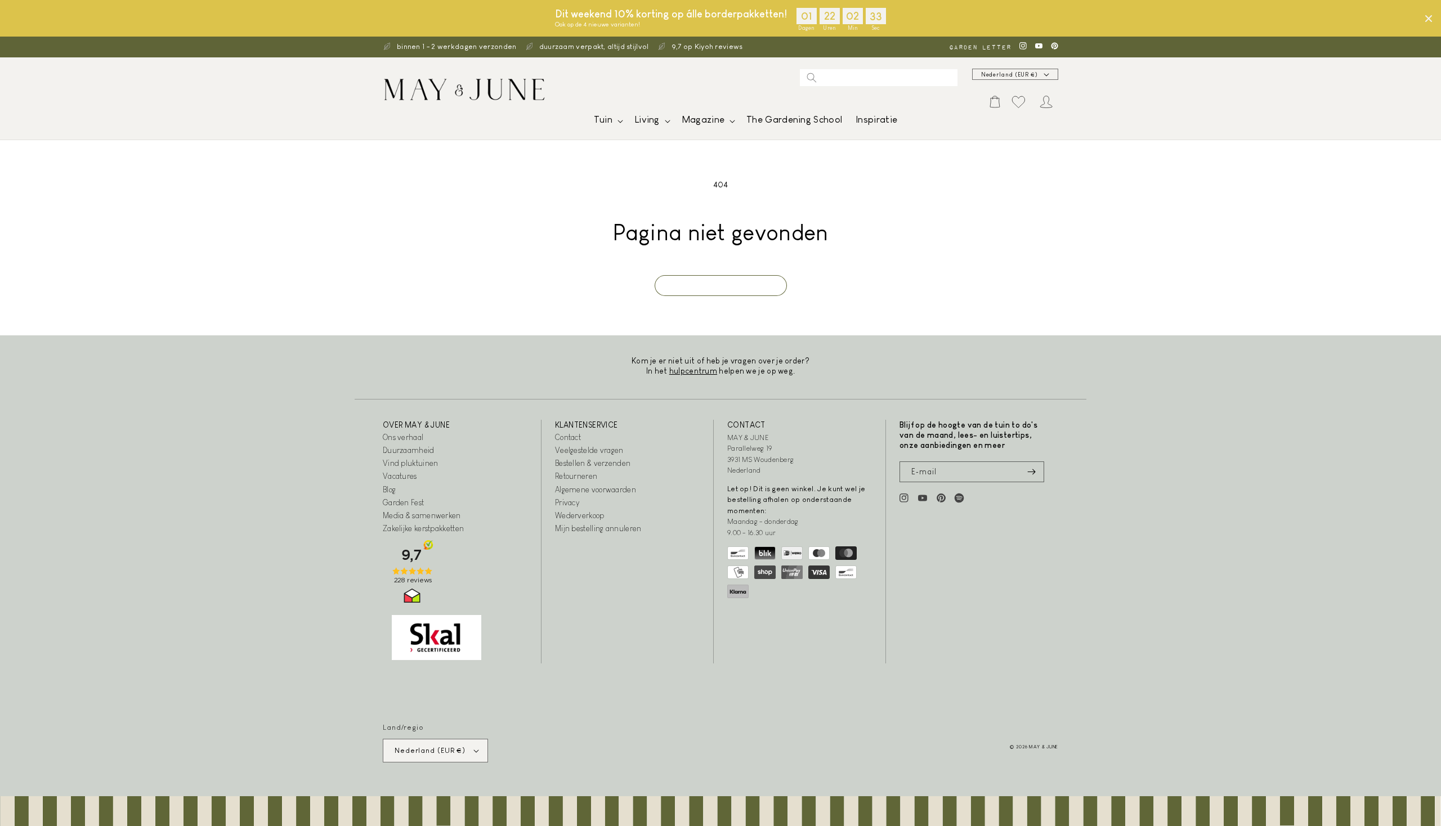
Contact (568, 437)
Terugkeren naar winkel (721, 285)
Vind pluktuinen (410, 463)
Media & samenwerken (422, 515)
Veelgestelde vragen (589, 450)
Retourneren (576, 476)
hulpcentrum (693, 370)
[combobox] (878, 77)
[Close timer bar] (1428, 18)
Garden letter (980, 47)
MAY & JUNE (1043, 746)
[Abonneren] (1031, 471)
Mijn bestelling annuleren (598, 528)
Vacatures (400, 476)
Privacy (567, 502)
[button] (607, 122)
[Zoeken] (811, 77)
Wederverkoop (580, 515)
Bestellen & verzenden (592, 463)
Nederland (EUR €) (1009, 74)
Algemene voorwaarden (595, 489)
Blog (389, 489)
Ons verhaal (403, 437)
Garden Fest (403, 502)
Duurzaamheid (409, 450)
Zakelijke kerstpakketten (423, 528)
